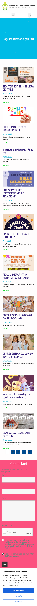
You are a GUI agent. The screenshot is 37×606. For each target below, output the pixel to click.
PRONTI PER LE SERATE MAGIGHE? (16, 235)
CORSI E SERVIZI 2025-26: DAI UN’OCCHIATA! (17, 317)
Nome (5, 475)
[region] (18, 587)
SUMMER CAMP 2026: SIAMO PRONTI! (15, 128)
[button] (13, 14)
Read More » (6, 102)
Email (4, 486)
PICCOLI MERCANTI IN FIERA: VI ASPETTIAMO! (16, 276)
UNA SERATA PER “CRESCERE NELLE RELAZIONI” (13, 193)
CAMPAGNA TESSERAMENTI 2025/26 (18, 434)
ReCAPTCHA (7, 526)
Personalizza (19, 596)
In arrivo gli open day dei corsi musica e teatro (16, 396)
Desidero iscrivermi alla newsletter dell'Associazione (19, 555)
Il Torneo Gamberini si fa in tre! (18, 151)
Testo (5, 498)
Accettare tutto (18, 590)
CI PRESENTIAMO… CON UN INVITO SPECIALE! (18, 355)
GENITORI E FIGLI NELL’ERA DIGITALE (18, 88)
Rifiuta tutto (18, 601)
